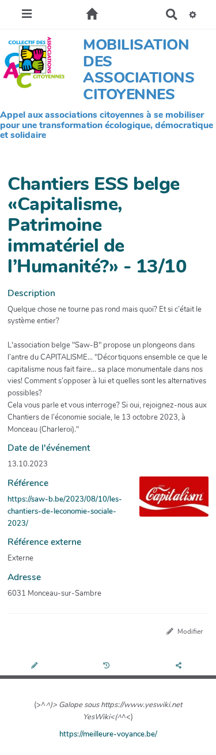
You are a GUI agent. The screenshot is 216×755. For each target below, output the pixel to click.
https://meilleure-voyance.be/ (108, 734)
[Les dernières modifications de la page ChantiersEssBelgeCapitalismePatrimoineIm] (108, 665)
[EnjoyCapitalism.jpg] (168, 502)
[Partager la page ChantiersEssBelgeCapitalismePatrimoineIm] (180, 665)
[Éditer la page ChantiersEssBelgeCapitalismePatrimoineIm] (36, 665)
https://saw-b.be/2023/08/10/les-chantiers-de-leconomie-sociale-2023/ (64, 511)
